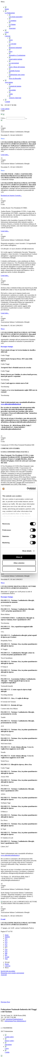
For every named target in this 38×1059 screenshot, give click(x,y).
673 (6, 940)
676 (6, 946)
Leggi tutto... (5, 155)
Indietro (7, 937)
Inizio (7, 935)
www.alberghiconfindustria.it (11, 404)
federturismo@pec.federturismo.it (15, 1021)
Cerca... (3, 118)
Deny (19, 569)
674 (6, 942)
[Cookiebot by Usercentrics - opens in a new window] (27, 488)
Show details (27, 551)
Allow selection (19, 563)
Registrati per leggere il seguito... (11, 195)
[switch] (33, 530)
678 (6, 949)
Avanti (7, 957)
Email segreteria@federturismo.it (11, 107)
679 (6, 951)
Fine (6, 959)
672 (6, 938)
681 (6, 955)
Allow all (19, 557)
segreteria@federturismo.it (14, 1019)
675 (6, 944)
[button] (4, 1002)
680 (6, 953)
